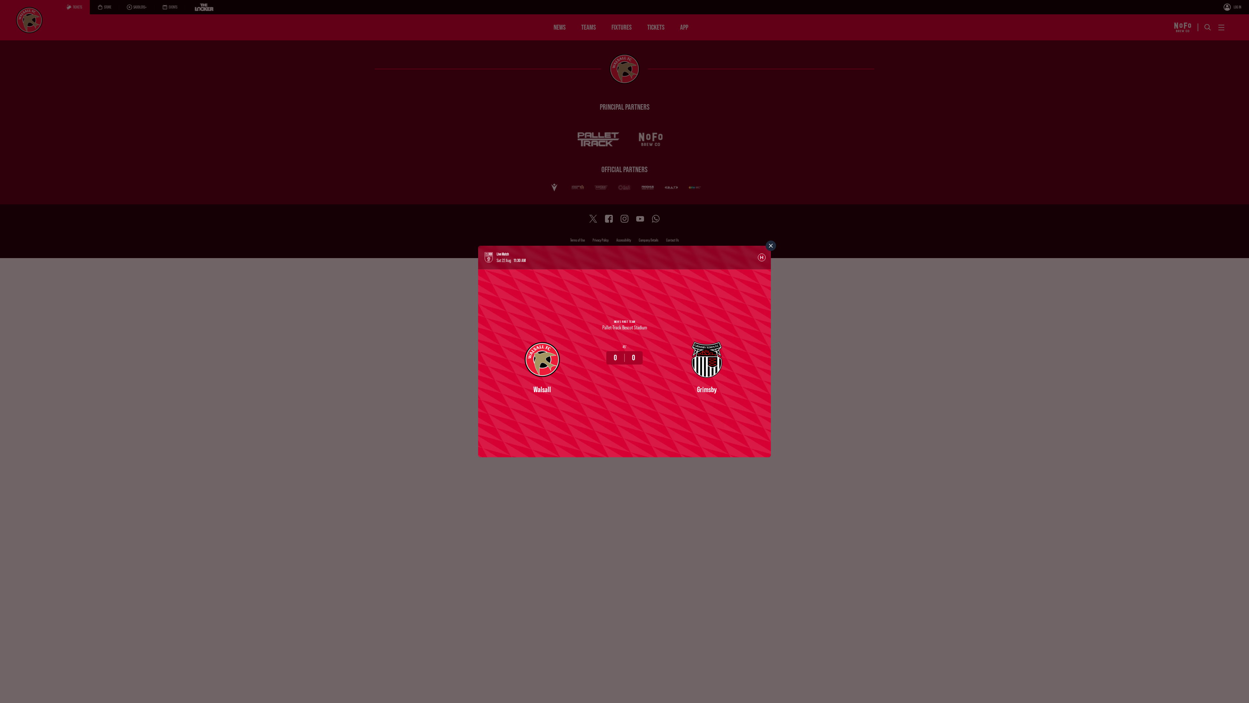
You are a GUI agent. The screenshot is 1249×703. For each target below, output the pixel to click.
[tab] (761, 257)
